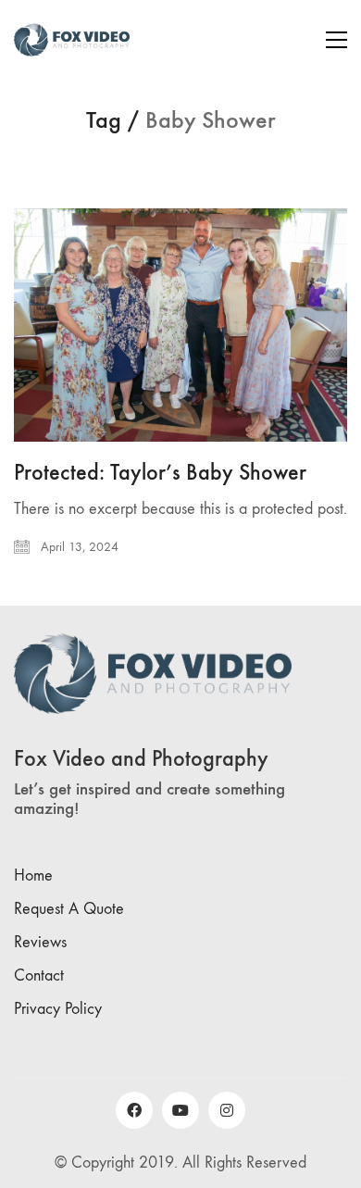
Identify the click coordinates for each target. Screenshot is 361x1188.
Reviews (40, 942)
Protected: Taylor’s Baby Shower (160, 472)
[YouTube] (180, 1110)
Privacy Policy (58, 1009)
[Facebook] (134, 1110)
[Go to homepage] (72, 39)
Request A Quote (69, 909)
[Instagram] (226, 1110)
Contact (39, 975)
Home (33, 875)
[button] (336, 40)
